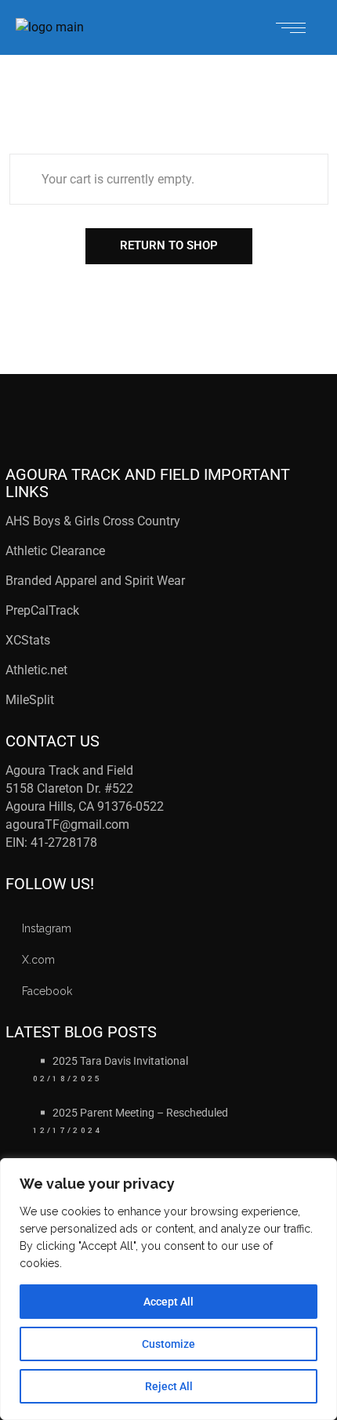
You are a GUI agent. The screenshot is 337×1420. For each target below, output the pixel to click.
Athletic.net (36, 670)
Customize (168, 1344)
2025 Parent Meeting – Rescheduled (140, 1112)
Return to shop (169, 245)
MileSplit (29, 699)
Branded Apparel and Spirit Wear (95, 580)
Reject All (169, 1386)
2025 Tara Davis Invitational (120, 1061)
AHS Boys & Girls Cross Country (92, 521)
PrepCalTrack (43, 610)
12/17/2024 (68, 1130)
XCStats (27, 640)
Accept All (168, 1301)
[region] (168, 1289)
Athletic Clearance (55, 550)
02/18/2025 (68, 1078)
